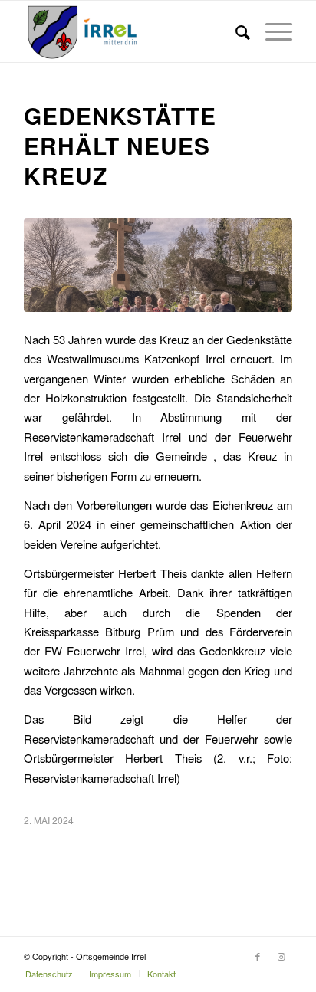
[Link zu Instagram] (280, 955)
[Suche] (235, 31)
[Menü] (271, 31)
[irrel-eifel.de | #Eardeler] (131, 31)
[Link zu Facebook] (257, 955)
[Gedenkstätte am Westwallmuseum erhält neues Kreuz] (158, 265)
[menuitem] (235, 31)
